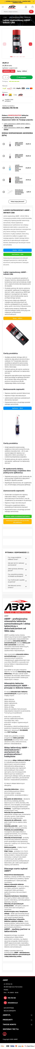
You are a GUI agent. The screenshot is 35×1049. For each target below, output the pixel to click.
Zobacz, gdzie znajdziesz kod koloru (17, 516)
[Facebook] (4, 1034)
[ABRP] (17, 606)
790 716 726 (12, 998)
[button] (25, 6)
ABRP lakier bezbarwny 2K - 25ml (19, 156)
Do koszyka (22, 77)
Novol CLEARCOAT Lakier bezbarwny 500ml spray (19, 179)
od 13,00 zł (7, 101)
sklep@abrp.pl (13, 1002)
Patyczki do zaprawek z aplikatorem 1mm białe (19, 192)
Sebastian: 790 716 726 (10, 108)
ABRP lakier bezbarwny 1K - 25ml (19, 144)
